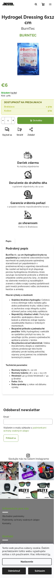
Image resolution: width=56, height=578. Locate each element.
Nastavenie (27, 561)
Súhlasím (40, 571)
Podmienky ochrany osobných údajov (21, 520)
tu (49, 554)
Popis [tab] (8, 241)
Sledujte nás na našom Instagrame (28, 459)
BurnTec (28, 35)
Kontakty (6, 523)
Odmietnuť (14, 571)
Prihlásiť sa (11, 438)
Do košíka (37, 120)
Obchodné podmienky (13, 516)
